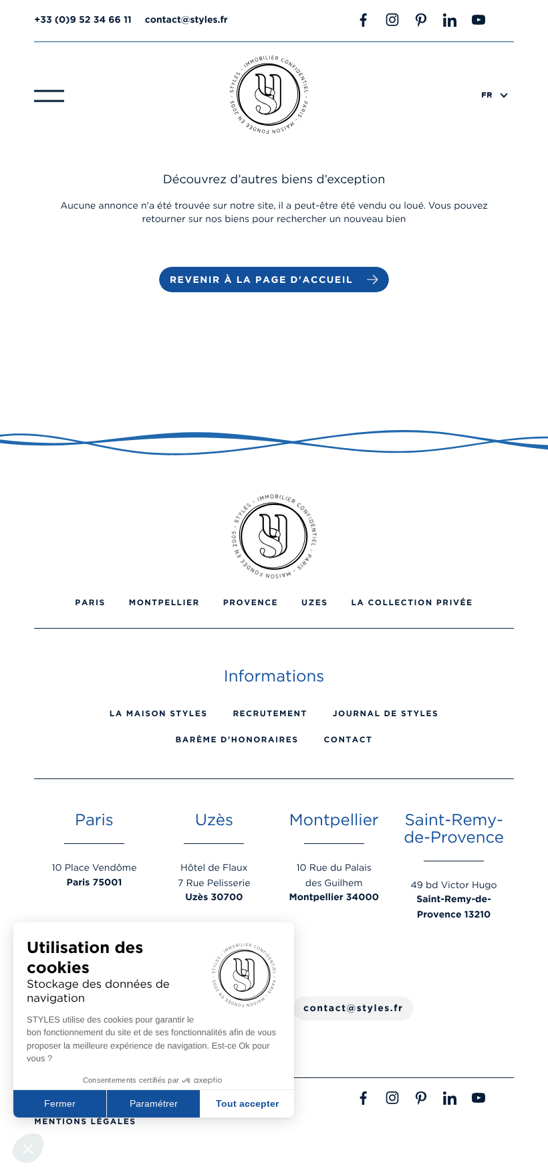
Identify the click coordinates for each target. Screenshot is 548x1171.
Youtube (478, 20)
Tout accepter (247, 1103)
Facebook (363, 20)
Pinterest (421, 20)
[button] (28, 1148)
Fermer (60, 1103)
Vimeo (507, 20)
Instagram (392, 20)
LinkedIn (449, 20)
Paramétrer (154, 1103)
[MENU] (49, 95)
